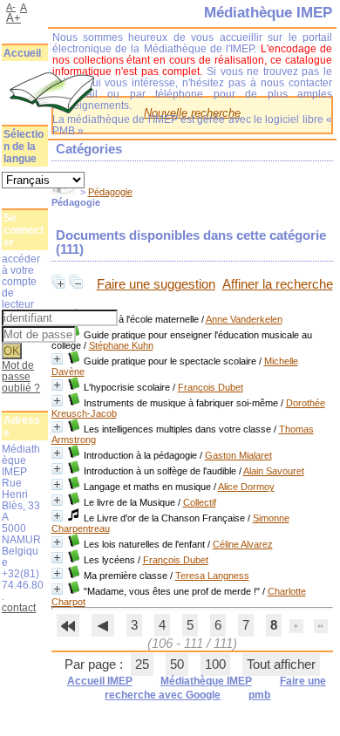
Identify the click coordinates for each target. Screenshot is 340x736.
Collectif (199, 502)
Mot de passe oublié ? (21, 376)
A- (11, 7)
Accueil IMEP (100, 681)
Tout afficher (281, 664)
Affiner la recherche (277, 284)
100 (215, 664)
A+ (13, 17)
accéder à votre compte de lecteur (21, 281)
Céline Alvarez (243, 544)
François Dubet (210, 387)
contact (19, 607)
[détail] (57, 359)
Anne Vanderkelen (244, 319)
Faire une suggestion (156, 284)
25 (142, 664)
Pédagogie (110, 192)
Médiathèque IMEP (206, 681)
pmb (259, 695)
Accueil (22, 53)
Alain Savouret (273, 471)
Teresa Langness (212, 575)
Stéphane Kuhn (121, 345)
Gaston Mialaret (238, 455)
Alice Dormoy (246, 486)
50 (177, 664)
